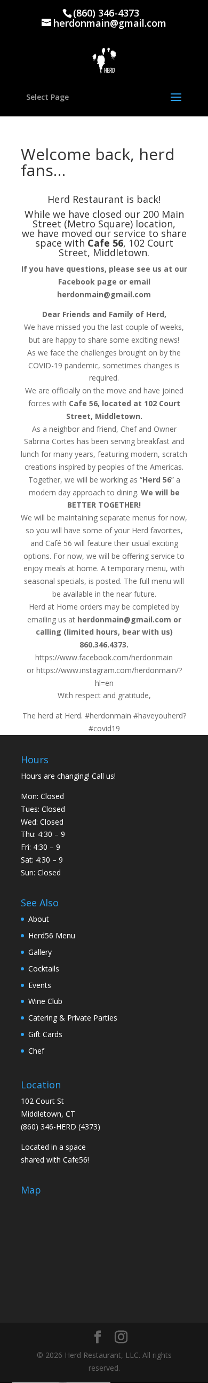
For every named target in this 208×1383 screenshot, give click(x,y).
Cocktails (43, 968)
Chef (36, 1051)
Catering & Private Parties (72, 1018)
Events (39, 985)
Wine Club (45, 1001)
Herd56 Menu (51, 935)
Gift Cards (45, 1034)
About (38, 919)
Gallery (40, 952)
